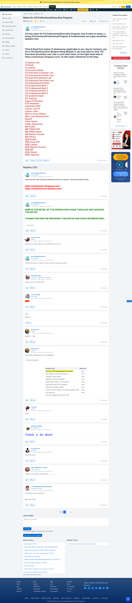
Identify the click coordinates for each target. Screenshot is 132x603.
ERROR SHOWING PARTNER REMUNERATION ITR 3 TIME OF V (42, 559)
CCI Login (104, 598)
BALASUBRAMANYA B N (38, 27)
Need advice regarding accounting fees (35, 572)
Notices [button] (36, 6)
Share (40, 160)
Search (7, 50)
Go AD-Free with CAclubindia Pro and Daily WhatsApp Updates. (66, 2)
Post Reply (27, 529)
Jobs (93, 9)
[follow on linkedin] (96, 588)
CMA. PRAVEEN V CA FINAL (39, 467)
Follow (47, 160)
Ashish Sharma (35, 237)
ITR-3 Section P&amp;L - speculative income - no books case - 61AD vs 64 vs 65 (121, 34)
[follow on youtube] (100, 588)
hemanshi (34, 407)
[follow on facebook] (88, 588)
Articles (18, 581)
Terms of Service (66, 598)
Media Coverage (46, 598)
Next (70, 512)
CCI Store (52, 6)
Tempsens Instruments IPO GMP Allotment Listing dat (39, 550)
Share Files (36, 586)
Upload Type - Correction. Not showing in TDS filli (39, 553)
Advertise (56, 598)
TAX (51, 581)
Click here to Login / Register (32, 535)
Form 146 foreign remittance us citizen (35, 562)
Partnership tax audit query (32, 556)
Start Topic (8, 18)
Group (70, 589)
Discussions (8, 14)
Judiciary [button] (45, 6)
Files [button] (40, 6)
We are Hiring (35, 598)
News (35, 581)
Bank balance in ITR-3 (30, 544)
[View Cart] (97, 10)
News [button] (14, 6)
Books (66, 9)
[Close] (130, 2)
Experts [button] (30, 6)
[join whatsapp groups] (103, 588)
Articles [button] (19, 6)
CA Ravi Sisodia (35, 294)
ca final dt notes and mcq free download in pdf (82, 544)
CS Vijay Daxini (35, 448)
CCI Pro (74, 9)
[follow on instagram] (92, 588)
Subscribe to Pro (122, 174)
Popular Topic (9, 30)
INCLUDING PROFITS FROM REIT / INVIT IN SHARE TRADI (41, 547)
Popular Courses (40, 9)
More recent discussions (30, 574)
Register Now (83, 9)
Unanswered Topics (10, 26)
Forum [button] (25, 6)
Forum (18, 584)
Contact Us (96, 598)
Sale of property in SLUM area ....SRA (120, 19)
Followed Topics (9, 38)
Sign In (128, 6)
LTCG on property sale (119, 24)
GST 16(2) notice (29, 566)
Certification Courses (39, 591)
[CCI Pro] (120, 140)
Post (39, 574)
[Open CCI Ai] (128, 599)
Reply (34, 160)
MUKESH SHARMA (36, 426)
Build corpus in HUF (118, 40)
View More (123, 53)
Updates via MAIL (10, 46)
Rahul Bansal (35, 329)
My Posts (7, 34)
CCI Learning (8, 58)
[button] (119, 6)
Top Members (54, 589)
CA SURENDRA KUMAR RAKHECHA (41, 486)
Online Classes (121, 67)
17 (28, 160)
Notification (36, 589)
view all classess (120, 126)
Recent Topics (9, 22)
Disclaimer (77, 598)
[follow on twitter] (85, 588)
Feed (51, 584)
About (26, 598)
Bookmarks (53, 586)
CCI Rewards (54, 591)
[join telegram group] (107, 588)
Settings (7, 42)
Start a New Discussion (120, 58)
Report (105, 160)
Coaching (59, 9)
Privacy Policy (86, 598)
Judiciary (19, 589)
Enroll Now (125, 81)
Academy (50, 9)
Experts (35, 584)
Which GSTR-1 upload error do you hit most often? (39, 569)
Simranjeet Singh (36, 275)
